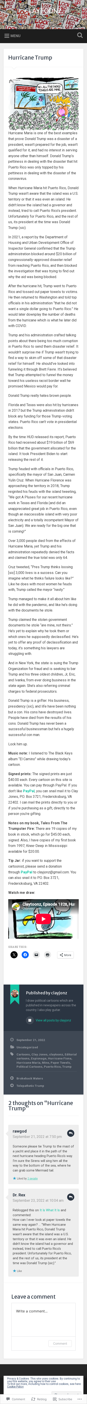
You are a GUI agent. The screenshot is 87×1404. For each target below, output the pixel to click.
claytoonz (56, 1054)
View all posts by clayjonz (53, 1020)
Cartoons (23, 1054)
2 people (32, 1178)
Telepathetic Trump (30, 1085)
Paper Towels (60, 1062)
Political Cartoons (29, 1066)
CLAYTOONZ (43, 11)
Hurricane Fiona (59, 1058)
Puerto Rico (52, 1066)
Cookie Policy (15, 1386)
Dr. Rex (19, 1195)
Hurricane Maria (28, 1062)
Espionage (38, 1058)
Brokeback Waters (30, 1078)
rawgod (20, 1131)
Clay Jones (39, 1054)
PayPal (29, 791)
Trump (67, 1066)
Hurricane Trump (30, 57)
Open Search (79, 35)
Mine (45, 1062)
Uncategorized (27, 1047)
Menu (15, 36)
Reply (70, 1133)
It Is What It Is (50, 1210)
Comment (60, 1343)
